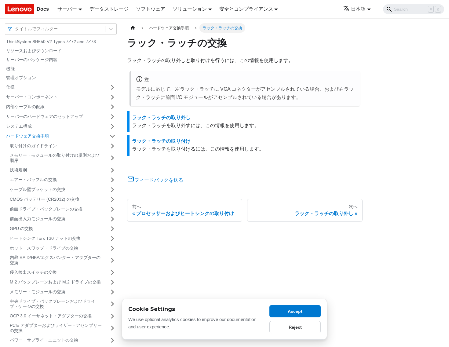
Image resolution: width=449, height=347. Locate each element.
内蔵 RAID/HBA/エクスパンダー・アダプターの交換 (55, 260)
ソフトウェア (150, 9)
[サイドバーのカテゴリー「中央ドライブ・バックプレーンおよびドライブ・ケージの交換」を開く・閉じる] (112, 304)
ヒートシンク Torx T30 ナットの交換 (45, 238)
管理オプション (21, 77)
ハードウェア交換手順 (27, 135)
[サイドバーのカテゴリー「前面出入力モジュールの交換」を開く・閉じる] (112, 219)
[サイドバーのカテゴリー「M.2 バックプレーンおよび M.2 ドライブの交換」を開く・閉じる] (112, 282)
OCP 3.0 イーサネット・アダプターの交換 (51, 315)
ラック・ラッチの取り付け (161, 141)
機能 (10, 68)
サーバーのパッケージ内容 (31, 59)
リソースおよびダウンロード (34, 50)
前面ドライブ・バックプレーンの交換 (46, 208)
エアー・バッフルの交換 (33, 179)
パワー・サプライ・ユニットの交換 (44, 340)
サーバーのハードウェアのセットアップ (44, 116)
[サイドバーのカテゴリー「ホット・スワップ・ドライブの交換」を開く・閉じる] (112, 248)
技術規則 (18, 169)
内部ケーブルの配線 (25, 106)
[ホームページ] (133, 28)
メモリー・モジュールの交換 (37, 291)
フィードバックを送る (158, 180)
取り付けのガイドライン (33, 145)
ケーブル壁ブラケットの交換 (37, 189)
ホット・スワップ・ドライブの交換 (44, 248)
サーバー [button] (67, 9)
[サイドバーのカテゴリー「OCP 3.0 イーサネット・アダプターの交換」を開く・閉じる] (112, 316)
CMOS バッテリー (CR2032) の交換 (44, 199)
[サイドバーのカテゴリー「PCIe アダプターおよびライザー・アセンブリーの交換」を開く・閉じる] (112, 328)
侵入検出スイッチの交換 (33, 272)
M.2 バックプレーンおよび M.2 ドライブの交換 (55, 281)
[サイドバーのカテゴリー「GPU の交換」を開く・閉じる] (112, 229)
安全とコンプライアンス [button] (246, 9)
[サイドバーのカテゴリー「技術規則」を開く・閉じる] (112, 170)
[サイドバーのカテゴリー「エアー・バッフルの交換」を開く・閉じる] (112, 180)
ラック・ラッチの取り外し (161, 117)
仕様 (10, 87)
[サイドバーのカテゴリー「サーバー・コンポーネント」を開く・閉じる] (112, 97)
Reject (295, 327)
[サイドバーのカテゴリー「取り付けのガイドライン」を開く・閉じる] (112, 146)
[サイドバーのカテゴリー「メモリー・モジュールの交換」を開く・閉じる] (112, 292)
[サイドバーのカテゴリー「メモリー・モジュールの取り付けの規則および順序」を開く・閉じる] (112, 158)
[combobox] (15, 28)
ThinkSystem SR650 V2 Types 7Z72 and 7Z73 (51, 41)
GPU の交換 (21, 228)
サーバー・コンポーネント (31, 96)
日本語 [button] (358, 9)
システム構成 (19, 126)
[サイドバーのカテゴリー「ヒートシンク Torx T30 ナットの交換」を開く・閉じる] (112, 238)
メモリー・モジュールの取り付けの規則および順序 (55, 158)
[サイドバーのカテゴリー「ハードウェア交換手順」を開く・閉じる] (112, 136)
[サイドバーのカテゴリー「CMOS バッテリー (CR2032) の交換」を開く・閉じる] (112, 199)
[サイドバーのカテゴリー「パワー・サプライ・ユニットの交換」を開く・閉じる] (112, 340)
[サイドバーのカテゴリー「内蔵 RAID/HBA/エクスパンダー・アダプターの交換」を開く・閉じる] (112, 260)
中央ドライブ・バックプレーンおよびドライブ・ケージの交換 (52, 304)
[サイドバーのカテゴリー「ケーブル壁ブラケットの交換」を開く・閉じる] (112, 190)
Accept (295, 311)
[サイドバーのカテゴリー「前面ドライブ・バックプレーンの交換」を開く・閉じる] (112, 209)
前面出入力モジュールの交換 (37, 218)
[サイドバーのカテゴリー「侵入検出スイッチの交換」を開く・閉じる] (112, 272)
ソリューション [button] (190, 9)
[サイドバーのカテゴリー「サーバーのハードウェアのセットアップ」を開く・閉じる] (112, 117)
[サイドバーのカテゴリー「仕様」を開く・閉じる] (112, 87)
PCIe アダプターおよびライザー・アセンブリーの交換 (56, 328)
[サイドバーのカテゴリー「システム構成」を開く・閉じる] (112, 126)
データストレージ (109, 9)
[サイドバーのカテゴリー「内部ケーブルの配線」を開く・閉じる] (112, 107)
